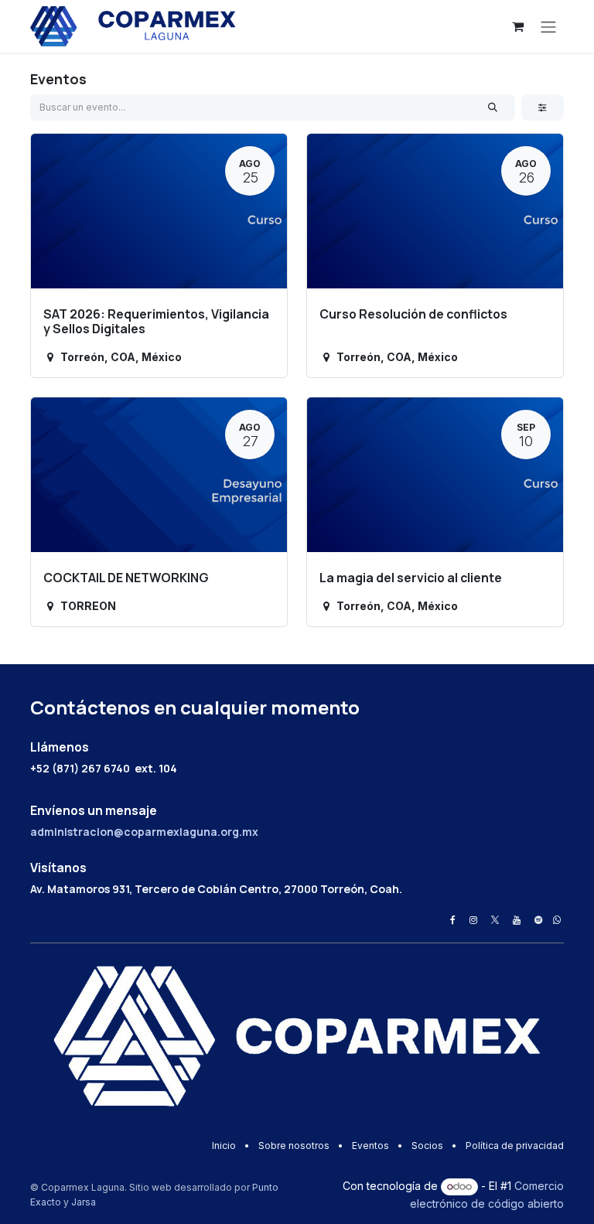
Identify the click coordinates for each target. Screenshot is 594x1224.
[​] (453, 920)
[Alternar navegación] (548, 26)
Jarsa (83, 1202)
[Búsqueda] (493, 107)
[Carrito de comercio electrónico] (517, 26)
